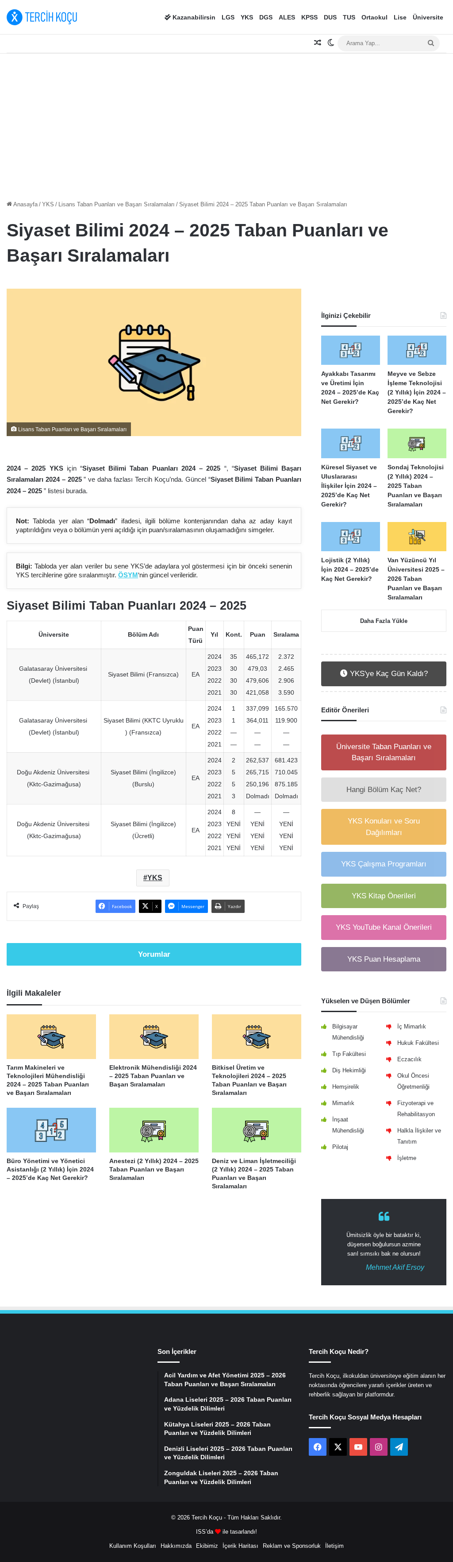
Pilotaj (340, 1147)
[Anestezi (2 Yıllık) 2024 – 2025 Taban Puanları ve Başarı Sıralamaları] (154, 1130)
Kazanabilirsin (193, 17)
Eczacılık (409, 1059)
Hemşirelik (345, 1086)
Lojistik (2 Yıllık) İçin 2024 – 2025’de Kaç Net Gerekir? (350, 569)
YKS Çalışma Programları (383, 864)
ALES (287, 17)
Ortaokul (374, 17)
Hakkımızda (176, 1546)
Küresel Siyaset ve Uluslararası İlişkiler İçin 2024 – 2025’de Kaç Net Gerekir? (349, 486)
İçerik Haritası (240, 1546)
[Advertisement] (226, 124)
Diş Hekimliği (349, 1070)
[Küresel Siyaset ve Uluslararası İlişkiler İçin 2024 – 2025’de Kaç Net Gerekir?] (350, 443)
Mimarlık (343, 1103)
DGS (266, 17)
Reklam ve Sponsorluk (292, 1546)
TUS (349, 17)
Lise (400, 17)
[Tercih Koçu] (42, 17)
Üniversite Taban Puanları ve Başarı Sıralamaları (383, 752)
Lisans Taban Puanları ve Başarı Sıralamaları (116, 204)
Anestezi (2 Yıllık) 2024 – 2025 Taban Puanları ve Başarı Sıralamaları (154, 1169)
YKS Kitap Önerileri (384, 896)
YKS (247, 17)
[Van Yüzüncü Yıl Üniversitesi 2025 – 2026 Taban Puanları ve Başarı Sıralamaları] (417, 536)
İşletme (406, 1158)
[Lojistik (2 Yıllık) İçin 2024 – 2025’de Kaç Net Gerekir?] (350, 536)
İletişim (334, 1546)
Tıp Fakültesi (349, 1054)
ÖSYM (128, 575)
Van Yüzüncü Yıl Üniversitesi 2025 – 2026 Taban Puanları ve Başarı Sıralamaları (416, 579)
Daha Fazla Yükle (383, 621)
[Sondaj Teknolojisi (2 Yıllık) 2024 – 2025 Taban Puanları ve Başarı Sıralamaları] (417, 443)
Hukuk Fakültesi (418, 1043)
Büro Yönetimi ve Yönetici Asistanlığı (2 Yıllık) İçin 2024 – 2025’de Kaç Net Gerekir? (50, 1169)
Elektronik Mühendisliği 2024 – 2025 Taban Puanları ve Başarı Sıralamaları (153, 1076)
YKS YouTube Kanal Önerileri (384, 927)
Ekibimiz (207, 1546)
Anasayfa (25, 204)
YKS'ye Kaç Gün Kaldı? (388, 673)
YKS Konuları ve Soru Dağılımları (384, 827)
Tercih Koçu (207, 1517)
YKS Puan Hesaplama (383, 959)
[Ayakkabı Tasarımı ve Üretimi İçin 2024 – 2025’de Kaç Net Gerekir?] (350, 350)
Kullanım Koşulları (132, 1546)
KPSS (309, 17)
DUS (330, 17)
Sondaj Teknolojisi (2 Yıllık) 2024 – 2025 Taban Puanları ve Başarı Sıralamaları (416, 486)
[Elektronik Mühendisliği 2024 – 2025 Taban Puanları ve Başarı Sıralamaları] (154, 1036)
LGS (228, 17)
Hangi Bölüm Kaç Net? (383, 789)
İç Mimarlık (411, 1026)
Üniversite (428, 17)
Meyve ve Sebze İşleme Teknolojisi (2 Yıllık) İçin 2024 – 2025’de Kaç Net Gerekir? (417, 392)
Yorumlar (154, 954)
